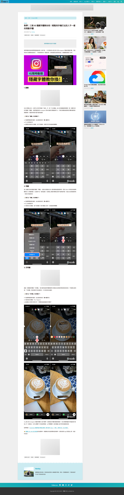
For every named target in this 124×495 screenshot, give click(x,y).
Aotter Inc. (71, 491)
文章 (29, 18)
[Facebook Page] (60, 485)
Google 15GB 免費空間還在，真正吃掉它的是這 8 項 (94, 85)
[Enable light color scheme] (118, 1)
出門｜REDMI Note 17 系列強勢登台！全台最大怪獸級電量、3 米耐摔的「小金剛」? (94, 51)
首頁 (26, 18)
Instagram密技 (34, 18)
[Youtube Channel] (63, 485)
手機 (92, 1)
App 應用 (86, 1)
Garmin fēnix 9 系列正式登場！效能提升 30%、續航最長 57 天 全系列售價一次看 (94, 31)
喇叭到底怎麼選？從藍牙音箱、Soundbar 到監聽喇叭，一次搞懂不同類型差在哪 (95, 105)
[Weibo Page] (68, 485)
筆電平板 (98, 1)
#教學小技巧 (27, 35)
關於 (115, 1)
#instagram (42, 35)
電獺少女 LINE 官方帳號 (31, 431)
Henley (33, 32)
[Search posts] (121, 1)
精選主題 (76, 1)
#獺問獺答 (37, 35)
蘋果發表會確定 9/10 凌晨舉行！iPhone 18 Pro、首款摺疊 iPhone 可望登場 (94, 125)
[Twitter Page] (71, 485)
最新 (71, 1)
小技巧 (109, 1)
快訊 (80, 1)
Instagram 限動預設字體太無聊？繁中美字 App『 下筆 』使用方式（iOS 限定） (49, 427)
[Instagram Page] (66, 485)
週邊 (104, 1)
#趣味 (32, 35)
